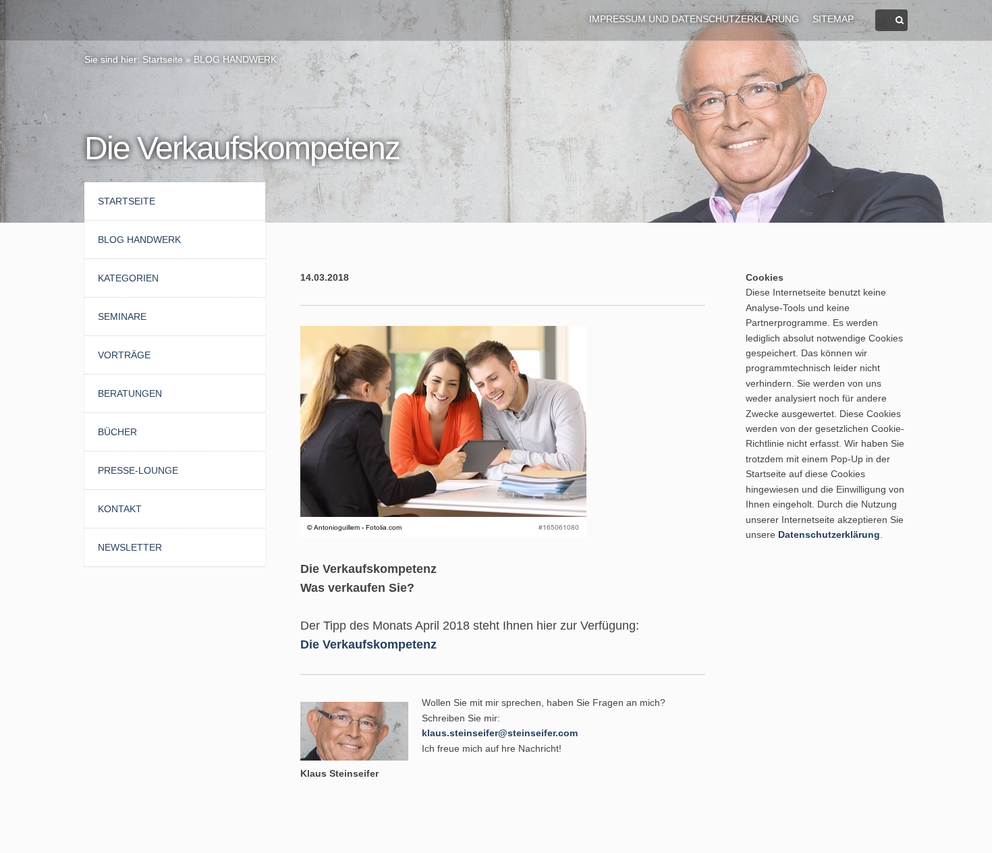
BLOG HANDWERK (235, 59)
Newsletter (130, 547)
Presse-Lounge (138, 470)
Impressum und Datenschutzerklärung (694, 18)
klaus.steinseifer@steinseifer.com (500, 732)
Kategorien (128, 278)
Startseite (162, 59)
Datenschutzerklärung (829, 534)
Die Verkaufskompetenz (368, 644)
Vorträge (124, 355)
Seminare (122, 316)
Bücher (117, 431)
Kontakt (120, 508)
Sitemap (833, 18)
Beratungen (130, 393)
